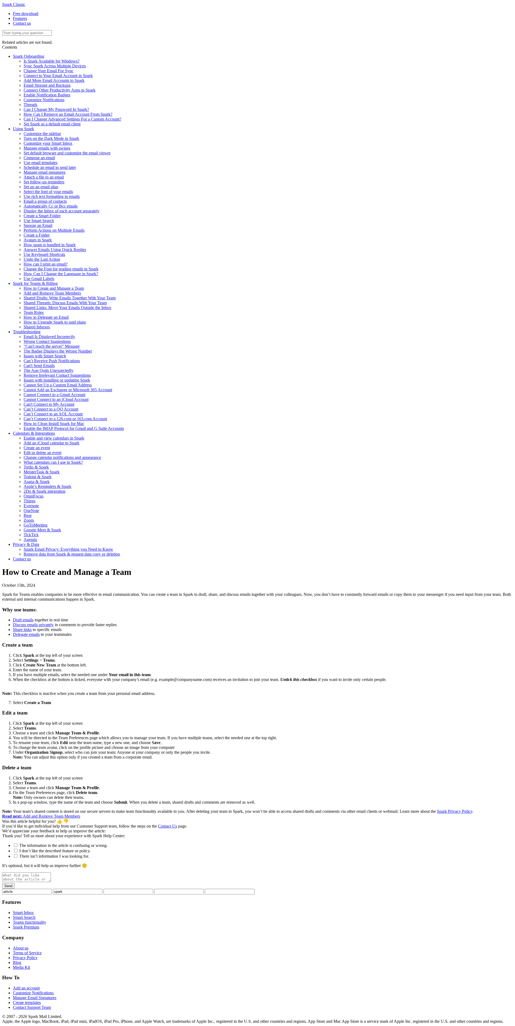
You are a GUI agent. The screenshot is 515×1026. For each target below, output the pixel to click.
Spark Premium (26, 927)
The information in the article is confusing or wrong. (63, 845)
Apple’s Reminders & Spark (47, 486)
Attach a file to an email (44, 177)
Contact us (22, 23)
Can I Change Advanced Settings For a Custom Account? (72, 119)
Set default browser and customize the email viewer (67, 153)
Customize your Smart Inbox (48, 143)
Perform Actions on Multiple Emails (54, 230)
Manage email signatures (44, 172)
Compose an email (39, 157)
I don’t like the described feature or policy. (55, 851)
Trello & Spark (36, 467)
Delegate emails (26, 634)
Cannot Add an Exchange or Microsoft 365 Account (68, 389)
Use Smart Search (39, 220)
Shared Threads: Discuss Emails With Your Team (65, 302)
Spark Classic (13, 4)
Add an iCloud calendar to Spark (51, 443)
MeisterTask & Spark (42, 472)
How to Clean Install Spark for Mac (54, 423)
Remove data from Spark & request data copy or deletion (72, 554)
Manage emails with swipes (47, 148)
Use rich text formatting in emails (52, 196)
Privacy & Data (26, 544)
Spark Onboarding (28, 56)
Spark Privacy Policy (454, 811)
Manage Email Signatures (34, 997)
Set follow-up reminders (44, 182)
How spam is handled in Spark (50, 244)
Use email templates (40, 162)
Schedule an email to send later (50, 167)
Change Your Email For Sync (48, 70)
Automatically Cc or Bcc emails (51, 206)
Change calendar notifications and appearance (62, 457)
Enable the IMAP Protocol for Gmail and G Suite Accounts (74, 428)
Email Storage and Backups (47, 85)
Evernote (31, 505)
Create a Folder (37, 235)
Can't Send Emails (39, 365)
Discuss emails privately (33, 624)
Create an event (37, 447)
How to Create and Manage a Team (54, 288)
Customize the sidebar (42, 133)
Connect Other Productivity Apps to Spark (59, 90)
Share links (22, 629)
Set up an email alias (41, 186)
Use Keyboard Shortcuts (44, 254)
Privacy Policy (25, 957)
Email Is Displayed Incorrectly (49, 336)
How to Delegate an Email (46, 317)
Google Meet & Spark (42, 530)
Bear (28, 515)
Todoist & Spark (38, 476)
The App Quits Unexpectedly (48, 370)
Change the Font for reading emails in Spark (61, 269)
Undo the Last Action (42, 259)
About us (20, 948)
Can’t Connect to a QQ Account (51, 409)
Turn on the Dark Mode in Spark (51, 138)
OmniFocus (33, 496)
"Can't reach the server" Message (52, 346)
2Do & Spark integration (44, 491)
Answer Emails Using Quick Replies (55, 249)
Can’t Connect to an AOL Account (53, 414)
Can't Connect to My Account (49, 404)
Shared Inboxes (37, 327)
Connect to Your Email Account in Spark (58, 75)
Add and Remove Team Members (52, 293)
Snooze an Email (38, 225)
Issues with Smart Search (45, 356)
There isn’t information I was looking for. (54, 856)
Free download (25, 13)
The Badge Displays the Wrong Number (58, 351)
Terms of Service (27, 953)
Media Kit (21, 967)
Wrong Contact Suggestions (47, 341)
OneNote (31, 510)
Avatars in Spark (38, 240)
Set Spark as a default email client (52, 124)
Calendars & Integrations (34, 433)
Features (20, 18)
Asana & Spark (37, 481)
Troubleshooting (27, 331)
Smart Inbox (23, 912)
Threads (30, 104)
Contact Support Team (32, 1007)
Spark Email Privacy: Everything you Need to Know (68, 549)
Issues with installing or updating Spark (57, 380)
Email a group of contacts (45, 201)
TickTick (31, 534)
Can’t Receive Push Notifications (52, 360)
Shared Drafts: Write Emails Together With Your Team (70, 298)
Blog (17, 962)
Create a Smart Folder (42, 215)
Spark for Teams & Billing (35, 283)
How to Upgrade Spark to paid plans (55, 322)
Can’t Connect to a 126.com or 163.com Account (65, 418)
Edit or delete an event (42, 452)
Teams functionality (29, 922)
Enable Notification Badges (47, 95)
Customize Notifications (44, 99)
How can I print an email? (46, 264)
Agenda (30, 539)
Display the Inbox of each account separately (62, 211)
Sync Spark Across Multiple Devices (55, 66)
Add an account (26, 988)
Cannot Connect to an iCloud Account (56, 399)
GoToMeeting (35, 525)
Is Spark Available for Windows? (51, 61)
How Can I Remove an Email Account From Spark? (68, 114)
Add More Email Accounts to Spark (54, 80)
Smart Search (24, 917)
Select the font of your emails (48, 191)
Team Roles (34, 312)
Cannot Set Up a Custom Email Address (58, 385)
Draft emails (23, 620)
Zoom (29, 520)
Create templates (27, 1002)
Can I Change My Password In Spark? (56, 109)
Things (29, 501)
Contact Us (167, 826)
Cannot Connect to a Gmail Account (54, 394)
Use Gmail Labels (39, 278)
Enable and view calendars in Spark (54, 438)
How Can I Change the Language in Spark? (61, 273)
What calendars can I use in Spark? (53, 462)
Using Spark (23, 128)
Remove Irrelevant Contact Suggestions (57, 375)
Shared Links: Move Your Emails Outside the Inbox (67, 307)
